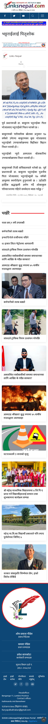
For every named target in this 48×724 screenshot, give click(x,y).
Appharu (33, 721)
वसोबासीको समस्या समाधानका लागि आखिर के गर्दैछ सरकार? (22, 257)
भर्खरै (5, 213)
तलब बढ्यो (12, 231)
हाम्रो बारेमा (12, 678)
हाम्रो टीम (5, 678)
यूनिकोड (41, 676)
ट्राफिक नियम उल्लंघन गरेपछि (20, 250)
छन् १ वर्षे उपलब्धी (13, 222)
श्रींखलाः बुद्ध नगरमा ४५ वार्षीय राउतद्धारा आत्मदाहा (20, 267)
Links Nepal (15, 56)
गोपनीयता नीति (22, 678)
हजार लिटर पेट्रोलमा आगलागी (18, 243)
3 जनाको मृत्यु (16, 454)
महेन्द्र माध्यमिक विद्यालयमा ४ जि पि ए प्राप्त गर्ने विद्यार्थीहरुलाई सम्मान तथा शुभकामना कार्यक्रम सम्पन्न (23, 494)
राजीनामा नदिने (15, 237)
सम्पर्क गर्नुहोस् (31, 678)
